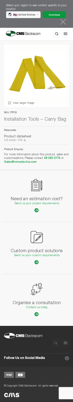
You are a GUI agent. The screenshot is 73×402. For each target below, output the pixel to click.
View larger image (23, 103)
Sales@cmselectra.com (20, 162)
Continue (54, 15)
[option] (36, 76)
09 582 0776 (52, 158)
